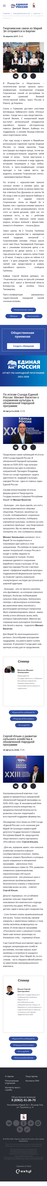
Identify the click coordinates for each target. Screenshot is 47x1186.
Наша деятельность (21, 13)
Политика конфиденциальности (23, 1152)
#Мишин (14, 316)
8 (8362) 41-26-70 (23, 1100)
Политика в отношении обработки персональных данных (23, 1155)
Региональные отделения (12, 1082)
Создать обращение (23, 346)
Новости (37, 13)
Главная (6, 13)
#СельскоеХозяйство (23, 1058)
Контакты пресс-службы (13, 1088)
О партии (9, 1076)
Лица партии (31, 1076)
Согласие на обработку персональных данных (23, 1158)
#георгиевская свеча (23, 310)
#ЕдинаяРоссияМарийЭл (23, 712)
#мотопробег (33, 316)
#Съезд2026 (24, 725)
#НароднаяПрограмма (23, 719)
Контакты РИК (32, 1081)
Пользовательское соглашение (23, 1149)
